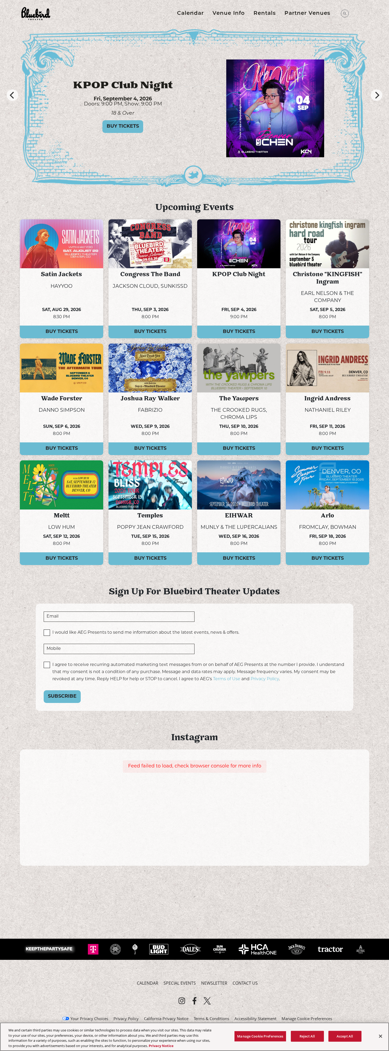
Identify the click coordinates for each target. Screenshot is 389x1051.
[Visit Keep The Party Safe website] (50, 949)
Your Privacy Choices (89, 1018)
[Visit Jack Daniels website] (297, 949)
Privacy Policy (265, 679)
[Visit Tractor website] (331, 949)
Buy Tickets (123, 131)
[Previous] (12, 95)
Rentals (265, 13)
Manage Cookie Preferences (260, 1036)
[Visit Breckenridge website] (116, 949)
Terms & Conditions (211, 1018)
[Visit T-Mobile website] (94, 949)
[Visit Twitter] (207, 1001)
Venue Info (228, 13)
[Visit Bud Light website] (159, 949)
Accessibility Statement (255, 1018)
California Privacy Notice (166, 1018)
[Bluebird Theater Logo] (36, 13)
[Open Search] (345, 13)
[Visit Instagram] (182, 1001)
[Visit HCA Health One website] (258, 949)
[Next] (376, 95)
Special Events (180, 983)
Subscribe (62, 696)
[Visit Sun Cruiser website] (220, 949)
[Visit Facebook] (194, 1001)
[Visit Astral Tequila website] (360, 949)
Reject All (307, 1036)
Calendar (190, 13)
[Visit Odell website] (135, 949)
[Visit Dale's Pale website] (191, 949)
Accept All (345, 1036)
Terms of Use (226, 679)
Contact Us (245, 983)
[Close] (380, 1036)
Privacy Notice (161, 1045)
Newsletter (214, 983)
